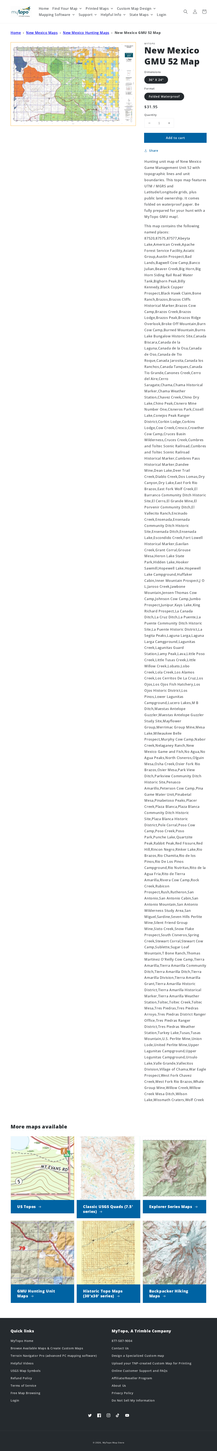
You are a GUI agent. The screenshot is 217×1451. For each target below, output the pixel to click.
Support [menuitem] (86, 14)
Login (15, 1400)
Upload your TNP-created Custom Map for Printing (151, 1363)
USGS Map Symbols (26, 1371)
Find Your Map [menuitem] (65, 8)
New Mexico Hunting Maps (86, 32)
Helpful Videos (22, 1363)
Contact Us (120, 1348)
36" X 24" (156, 80)
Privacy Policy (122, 1393)
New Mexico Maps (42, 32)
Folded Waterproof (164, 96)
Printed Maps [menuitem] (97, 8)
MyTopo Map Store (113, 1442)
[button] (185, 11)
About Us (119, 1386)
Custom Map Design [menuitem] (134, 8)
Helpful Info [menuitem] (111, 14)
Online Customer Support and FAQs (139, 1371)
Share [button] (153, 151)
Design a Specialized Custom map (138, 1356)
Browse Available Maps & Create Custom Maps (47, 1348)
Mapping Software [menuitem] (55, 14)
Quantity (150, 115)
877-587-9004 (122, 1341)
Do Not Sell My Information (133, 1400)
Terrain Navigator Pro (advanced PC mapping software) (54, 1356)
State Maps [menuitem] (139, 14)
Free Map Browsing (25, 1393)
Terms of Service (23, 1386)
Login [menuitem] (161, 14)
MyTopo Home (22, 1341)
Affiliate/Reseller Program (132, 1378)
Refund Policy (21, 1378)
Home (16, 32)
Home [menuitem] (44, 8)
